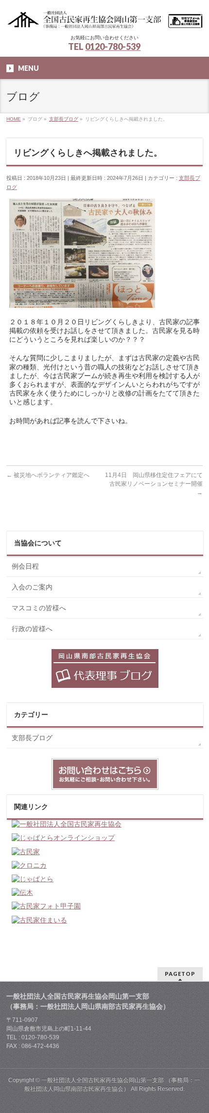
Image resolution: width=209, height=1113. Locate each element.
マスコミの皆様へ (39, 608)
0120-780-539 (112, 46)
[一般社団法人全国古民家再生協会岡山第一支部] (104, 18)
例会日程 (25, 566)
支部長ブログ (32, 738)
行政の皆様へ (32, 629)
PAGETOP (180, 973)
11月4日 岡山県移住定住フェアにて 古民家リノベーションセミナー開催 (157, 484)
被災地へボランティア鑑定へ (47, 475)
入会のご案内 (32, 587)
